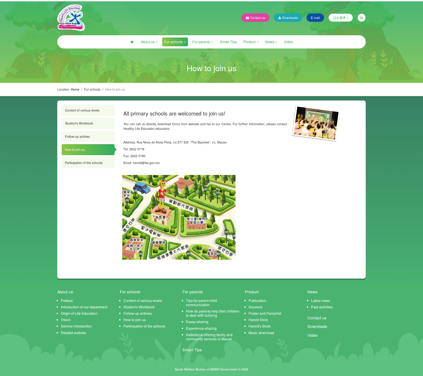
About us (148, 41)
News (270, 41)
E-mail (315, 17)
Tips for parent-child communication (201, 302)
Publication (257, 300)
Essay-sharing (197, 321)
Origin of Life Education (79, 313)
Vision (66, 319)
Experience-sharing (201, 328)
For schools (174, 41)
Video (288, 41)
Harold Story (258, 319)
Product (249, 41)
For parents (201, 41)
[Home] (132, 41)
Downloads (290, 17)
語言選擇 (339, 17)
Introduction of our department (84, 306)
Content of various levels (82, 110)
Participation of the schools (83, 162)
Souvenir (256, 306)
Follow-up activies (77, 136)
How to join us (75, 149)
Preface (67, 300)
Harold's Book (260, 326)
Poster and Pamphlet (265, 313)
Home (75, 89)
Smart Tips (228, 41)
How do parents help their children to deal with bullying (212, 313)
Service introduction (76, 326)
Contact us (257, 17)
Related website (73, 332)
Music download (261, 332)
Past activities (322, 306)
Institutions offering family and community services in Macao (209, 336)
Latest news (320, 300)
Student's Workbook (79, 123)
